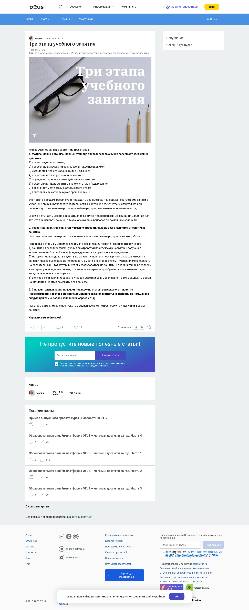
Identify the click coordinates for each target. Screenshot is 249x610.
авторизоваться (81, 516)
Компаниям (129, 6)
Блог (28, 558)
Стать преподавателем (118, 564)
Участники (86, 19)
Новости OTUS (37, 49)
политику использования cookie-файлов (138, 596)
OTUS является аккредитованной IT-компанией (186, 572)
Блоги (29, 19)
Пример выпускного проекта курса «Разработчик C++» (68, 418)
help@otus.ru (200, 564)
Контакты (31, 552)
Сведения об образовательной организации (184, 568)
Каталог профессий (116, 552)
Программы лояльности (118, 546)
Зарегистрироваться (184, 6)
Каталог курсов (114, 540)
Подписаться (110, 355)
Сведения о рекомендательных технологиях (184, 577)
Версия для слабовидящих (127, 575)
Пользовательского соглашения (191, 554)
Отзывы (30, 546)
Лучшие (65, 19)
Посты (45, 19)
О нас (28, 535)
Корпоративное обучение (119, 535)
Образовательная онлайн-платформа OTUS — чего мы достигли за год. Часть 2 (85, 471)
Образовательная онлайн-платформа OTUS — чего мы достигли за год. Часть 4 (85, 435)
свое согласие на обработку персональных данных (191, 555)
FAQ (27, 564)
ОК (177, 596)
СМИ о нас (31, 540)
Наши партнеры (114, 558)
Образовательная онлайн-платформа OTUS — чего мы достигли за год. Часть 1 (85, 453)
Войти (212, 6)
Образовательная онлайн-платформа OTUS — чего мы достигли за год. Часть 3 (85, 488)
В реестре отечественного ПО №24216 (181, 581)
